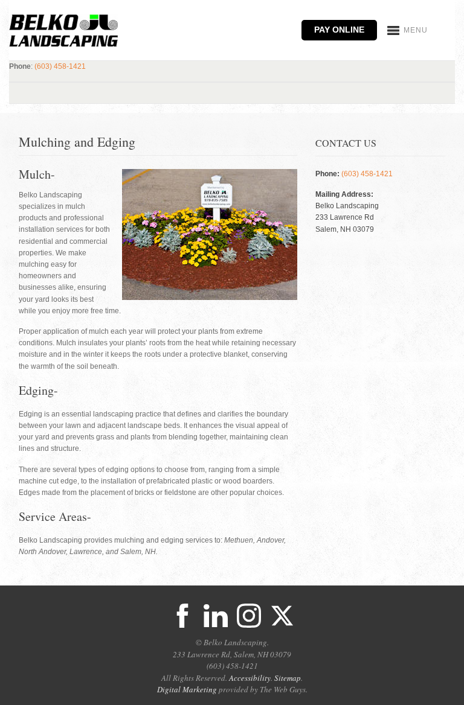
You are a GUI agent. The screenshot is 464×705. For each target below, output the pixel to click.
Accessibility (250, 677)
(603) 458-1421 (60, 66)
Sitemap (287, 677)
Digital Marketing (187, 689)
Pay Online (339, 29)
